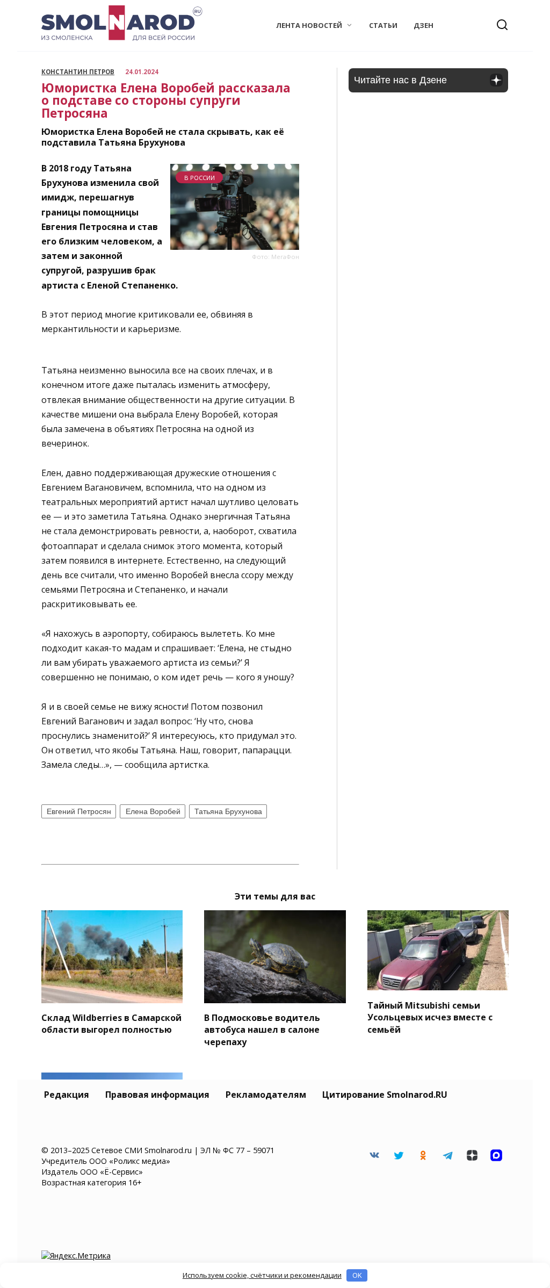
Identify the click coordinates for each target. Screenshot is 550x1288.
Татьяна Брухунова (228, 811)
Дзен (423, 25)
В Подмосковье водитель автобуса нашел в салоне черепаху (262, 1030)
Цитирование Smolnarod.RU (384, 1094)
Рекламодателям (266, 1094)
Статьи (383, 25)
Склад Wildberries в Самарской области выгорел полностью (111, 1023)
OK (357, 1275)
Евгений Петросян (79, 811)
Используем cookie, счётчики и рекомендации (262, 1275)
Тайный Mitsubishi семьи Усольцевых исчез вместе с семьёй (430, 1017)
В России (199, 178)
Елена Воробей (153, 811)
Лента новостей (309, 25)
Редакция (66, 1094)
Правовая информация (157, 1094)
